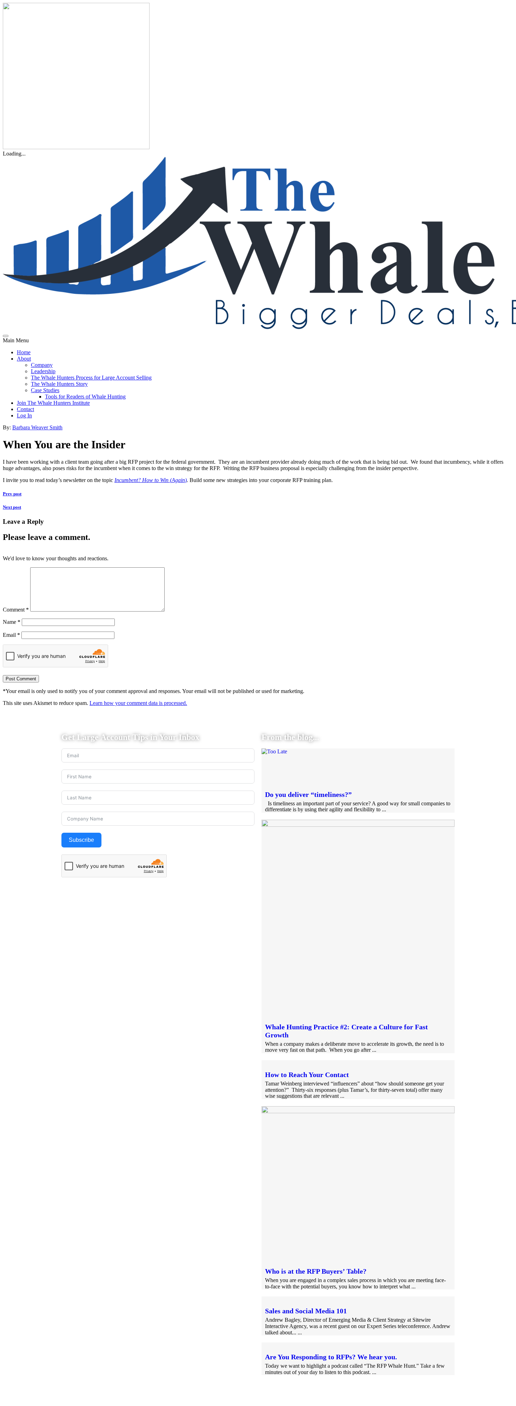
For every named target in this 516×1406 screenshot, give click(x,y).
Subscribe (81, 840)
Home (24, 352)
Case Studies (45, 390)
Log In (24, 415)
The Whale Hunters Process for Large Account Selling (91, 378)
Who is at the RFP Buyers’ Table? (315, 1271)
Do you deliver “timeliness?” (308, 794)
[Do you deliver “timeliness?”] (274, 751)
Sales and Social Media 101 (306, 1311)
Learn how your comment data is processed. (138, 703)
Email (11, 635)
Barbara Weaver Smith (37, 427)
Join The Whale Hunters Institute (53, 403)
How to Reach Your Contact (307, 1074)
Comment (16, 610)
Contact (25, 409)
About (24, 359)
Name (11, 622)
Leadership (43, 371)
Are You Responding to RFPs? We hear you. (331, 1357)
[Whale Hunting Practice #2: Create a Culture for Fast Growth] (358, 825)
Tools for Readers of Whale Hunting (85, 397)
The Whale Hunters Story (59, 384)
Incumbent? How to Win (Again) (150, 480)
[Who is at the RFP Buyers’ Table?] (358, 1111)
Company (42, 365)
